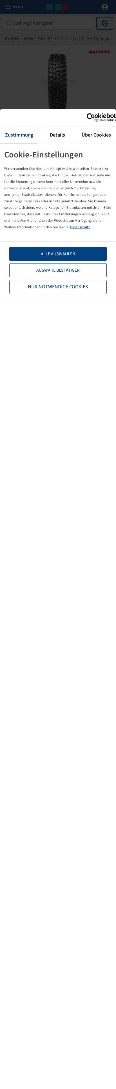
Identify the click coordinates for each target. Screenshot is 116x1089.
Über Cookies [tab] (96, 135)
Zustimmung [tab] (19, 135)
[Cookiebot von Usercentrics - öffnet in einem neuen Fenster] (91, 117)
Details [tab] (57, 135)
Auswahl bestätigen (58, 270)
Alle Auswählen (58, 254)
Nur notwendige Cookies (58, 286)
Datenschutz (80, 227)
